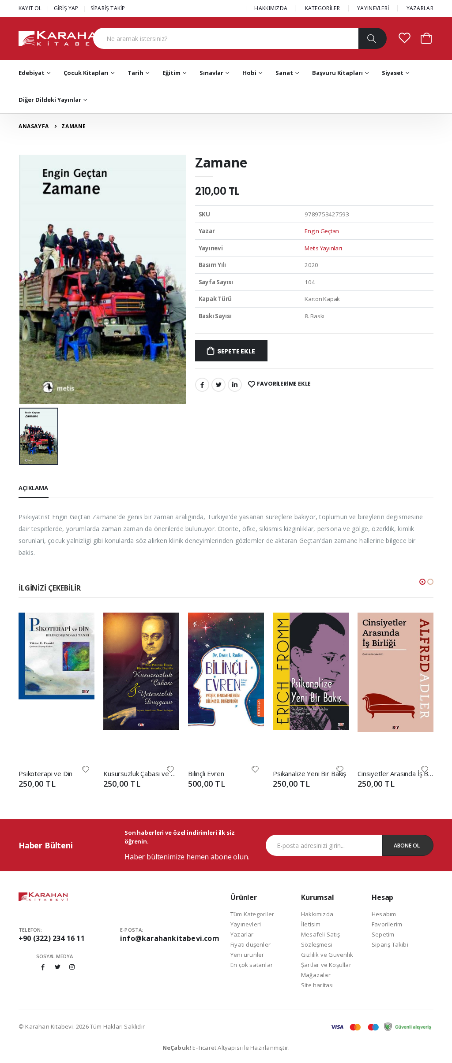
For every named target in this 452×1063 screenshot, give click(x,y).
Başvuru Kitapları (337, 73)
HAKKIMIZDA (270, 8)
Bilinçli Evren (206, 773)
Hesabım (384, 914)
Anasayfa (34, 126)
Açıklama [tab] (34, 488)
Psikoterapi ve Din (45, 773)
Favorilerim (387, 924)
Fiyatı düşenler (250, 944)
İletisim (311, 924)
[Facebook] (202, 385)
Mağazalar (316, 975)
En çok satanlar (251, 965)
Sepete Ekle (236, 351)
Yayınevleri (245, 924)
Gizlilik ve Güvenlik (327, 955)
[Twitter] (218, 385)
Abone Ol (407, 845)
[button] (426, 37)
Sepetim (383, 934)
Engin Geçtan (322, 231)
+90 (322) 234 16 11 (52, 938)
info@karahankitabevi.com (169, 938)
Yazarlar (242, 934)
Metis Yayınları (323, 248)
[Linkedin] (235, 385)
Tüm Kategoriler (252, 914)
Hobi (249, 73)
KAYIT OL (30, 8)
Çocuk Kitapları (86, 73)
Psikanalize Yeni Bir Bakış (309, 773)
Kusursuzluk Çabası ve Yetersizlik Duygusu (141, 773)
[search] (372, 38)
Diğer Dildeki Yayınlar (50, 100)
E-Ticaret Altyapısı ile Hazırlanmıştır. (226, 1048)
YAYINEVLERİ (373, 8)
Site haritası (317, 985)
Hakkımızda (317, 914)
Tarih (135, 73)
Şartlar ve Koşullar (326, 965)
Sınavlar (211, 73)
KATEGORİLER (322, 8)
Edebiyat (32, 73)
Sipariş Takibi (390, 944)
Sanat (284, 73)
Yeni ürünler (247, 955)
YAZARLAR (420, 8)
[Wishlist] (85, 769)
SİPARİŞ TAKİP (107, 8)
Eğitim (171, 73)
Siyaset (392, 73)
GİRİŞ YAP (66, 8)
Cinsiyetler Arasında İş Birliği (395, 773)
